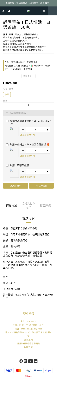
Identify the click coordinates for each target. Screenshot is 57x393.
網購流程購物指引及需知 (28, 343)
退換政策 (28, 340)
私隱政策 (28, 347)
